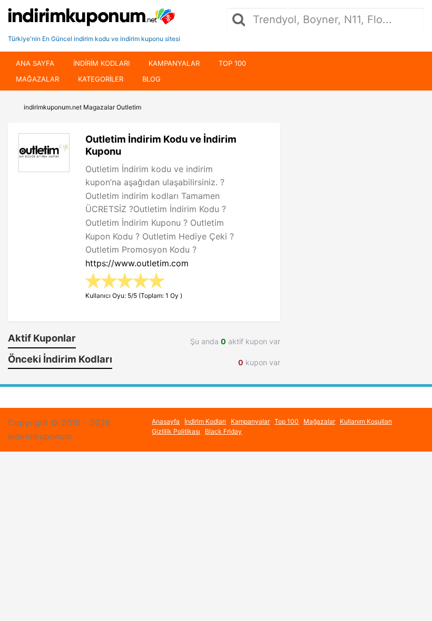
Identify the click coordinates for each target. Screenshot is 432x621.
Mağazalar (37, 79)
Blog (151, 79)
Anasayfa (166, 421)
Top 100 (232, 63)
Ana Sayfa (35, 63)
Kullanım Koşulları (366, 421)
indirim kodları (101, 63)
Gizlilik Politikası (176, 431)
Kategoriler (100, 79)
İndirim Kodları (205, 421)
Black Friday (223, 431)
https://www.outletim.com (137, 263)
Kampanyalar (174, 63)
